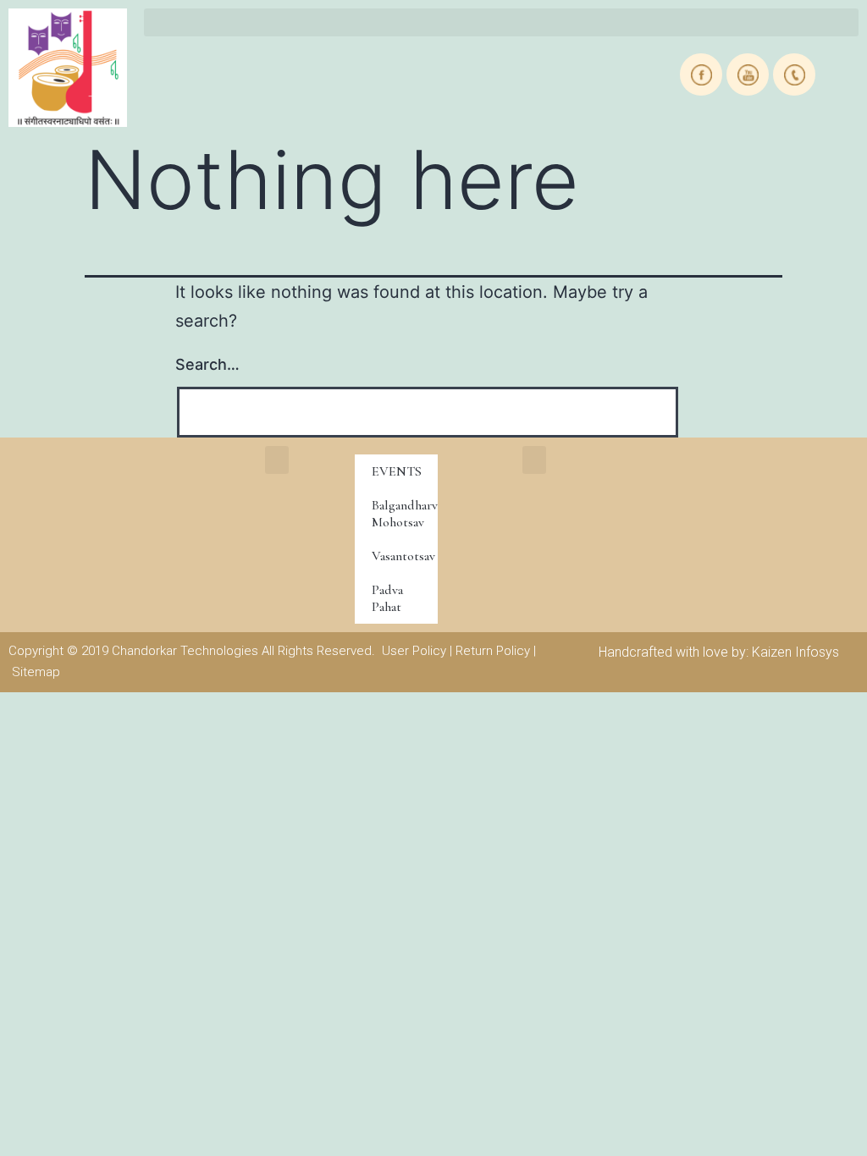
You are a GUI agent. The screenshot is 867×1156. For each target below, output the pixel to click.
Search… (207, 364)
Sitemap (36, 672)
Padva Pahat (387, 598)
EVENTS (397, 471)
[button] (501, 22)
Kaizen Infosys (795, 652)
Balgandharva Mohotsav (405, 514)
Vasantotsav (403, 556)
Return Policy (493, 650)
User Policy (414, 650)
